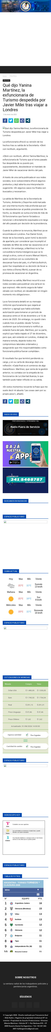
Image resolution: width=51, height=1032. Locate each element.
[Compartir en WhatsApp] (16, 120)
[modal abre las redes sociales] (28, 120)
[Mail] (22, 1005)
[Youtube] (36, 1005)
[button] (4, 69)
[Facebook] (14, 1005)
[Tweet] (10, 120)
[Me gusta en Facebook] (22, 120)
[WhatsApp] (29, 1005)
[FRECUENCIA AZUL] (25, 6)
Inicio (5, 76)
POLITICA (13, 76)
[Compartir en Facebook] (5, 120)
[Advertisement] (25, 39)
